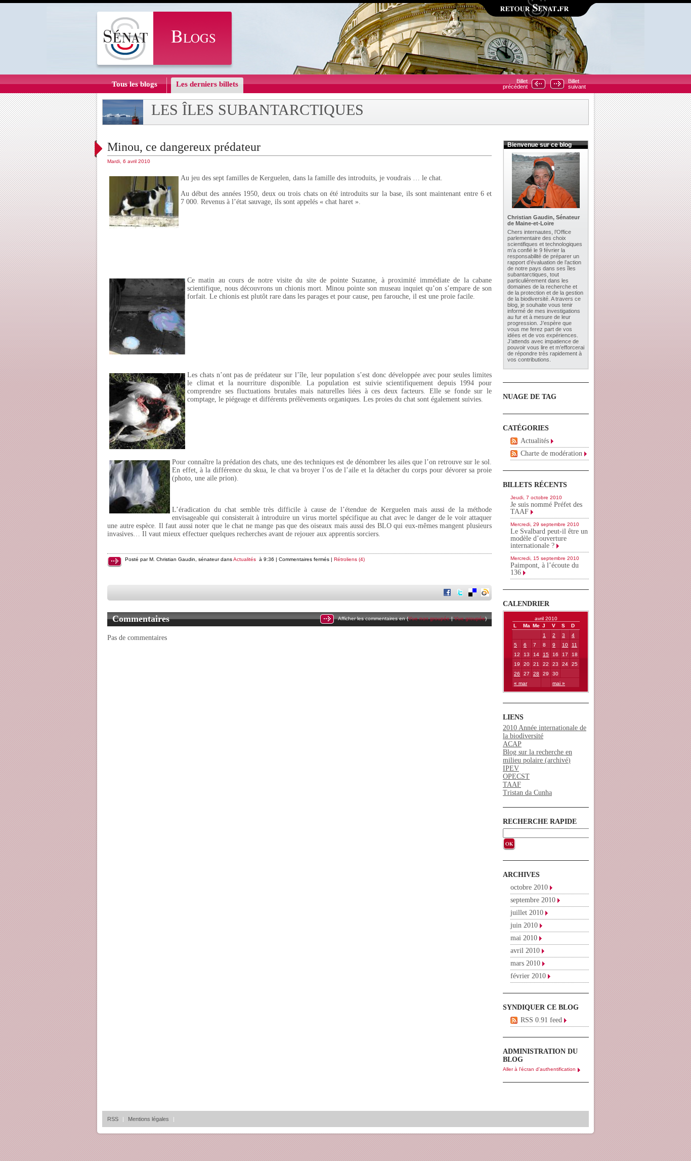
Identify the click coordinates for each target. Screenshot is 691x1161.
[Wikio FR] (486, 593)
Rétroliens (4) (349, 559)
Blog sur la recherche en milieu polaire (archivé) (537, 756)
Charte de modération (551, 453)
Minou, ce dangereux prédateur (184, 146)
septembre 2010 (532, 900)
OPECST (516, 776)
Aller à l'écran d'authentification (539, 1069)
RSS (112, 1119)
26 (517, 673)
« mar (520, 683)
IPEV (511, 768)
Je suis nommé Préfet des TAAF (546, 508)
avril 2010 (525, 950)
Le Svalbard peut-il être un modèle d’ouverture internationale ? (549, 538)
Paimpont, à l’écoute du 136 (544, 569)
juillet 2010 (526, 912)
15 (546, 654)
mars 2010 (525, 963)
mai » (558, 683)
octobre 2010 (529, 887)
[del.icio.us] (473, 593)
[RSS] (513, 441)
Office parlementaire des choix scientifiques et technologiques (544, 238)
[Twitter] (461, 593)
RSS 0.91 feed (541, 1020)
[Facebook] (448, 593)
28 (536, 673)
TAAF (512, 784)
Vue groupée (469, 618)
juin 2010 (524, 925)
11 (574, 645)
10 (565, 645)
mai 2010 (523, 938)
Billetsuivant (577, 84)
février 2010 (528, 976)
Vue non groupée (429, 618)
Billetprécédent (515, 84)
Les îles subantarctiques (257, 109)
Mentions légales (148, 1119)
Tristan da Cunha (527, 792)
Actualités (244, 559)
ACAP (512, 744)
